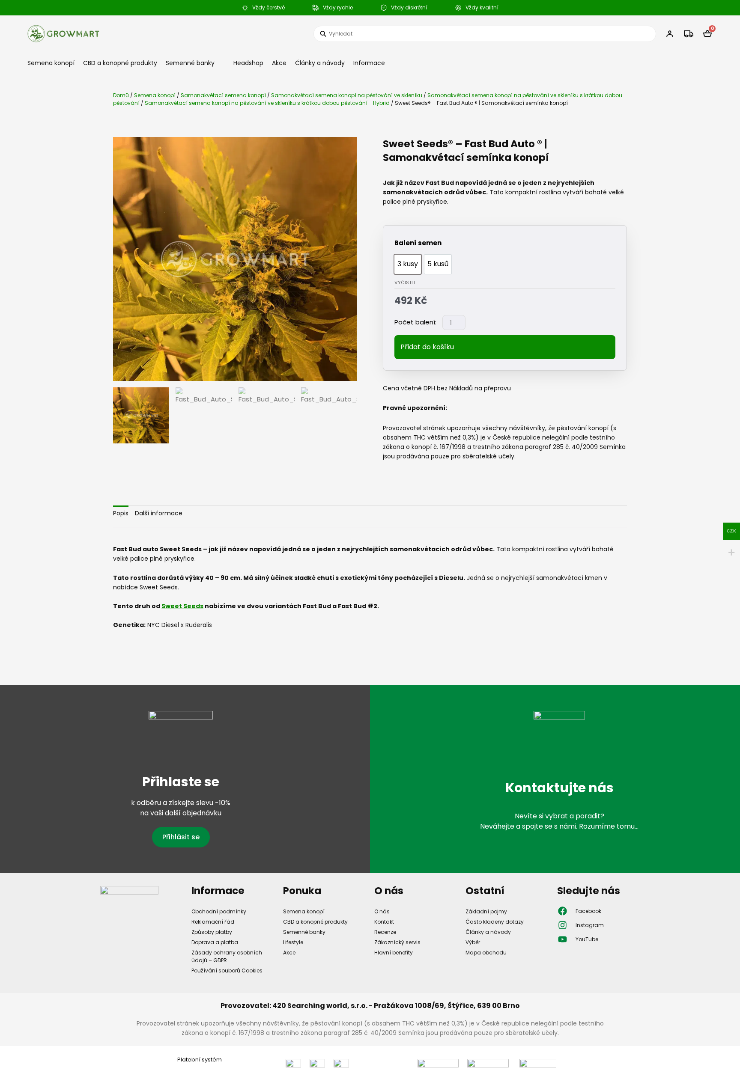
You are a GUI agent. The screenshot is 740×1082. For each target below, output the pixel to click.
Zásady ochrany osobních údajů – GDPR (226, 956)
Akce (279, 63)
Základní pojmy (486, 911)
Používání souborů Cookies (227, 970)
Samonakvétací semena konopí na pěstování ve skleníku (346, 95)
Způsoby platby (211, 932)
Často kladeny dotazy (494, 921)
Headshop (248, 63)
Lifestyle (293, 942)
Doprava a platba (214, 942)
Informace (369, 63)
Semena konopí (51, 63)
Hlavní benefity (393, 952)
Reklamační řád (212, 921)
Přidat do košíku (427, 347)
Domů (121, 95)
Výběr (472, 942)
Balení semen (418, 242)
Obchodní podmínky (218, 911)
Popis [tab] (120, 513)
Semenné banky (190, 63)
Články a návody (320, 63)
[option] (407, 264)
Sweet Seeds (182, 606)
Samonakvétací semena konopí (223, 95)
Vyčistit (404, 282)
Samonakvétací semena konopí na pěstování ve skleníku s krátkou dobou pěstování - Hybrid (267, 103)
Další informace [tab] (158, 513)
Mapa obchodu (486, 952)
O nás (382, 911)
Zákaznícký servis (397, 942)
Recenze (385, 932)
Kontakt (384, 921)
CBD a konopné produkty (120, 63)
